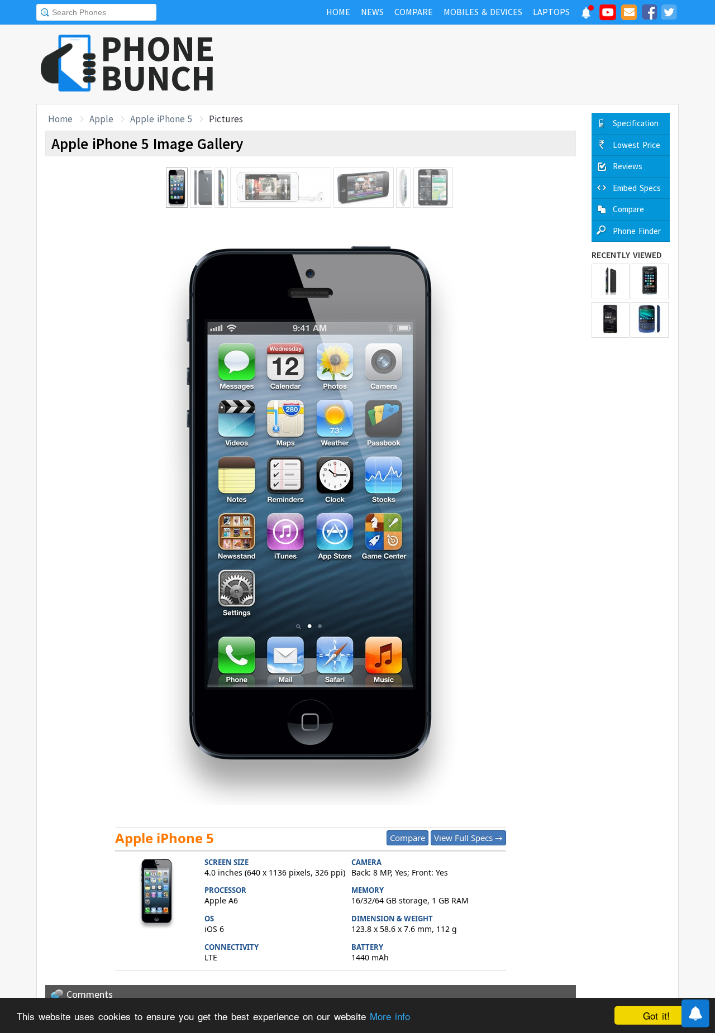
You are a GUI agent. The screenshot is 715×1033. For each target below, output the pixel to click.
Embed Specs (637, 188)
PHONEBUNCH (158, 63)
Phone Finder (637, 231)
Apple (101, 119)
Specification (636, 123)
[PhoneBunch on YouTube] (607, 15)
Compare (407, 837)
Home (60, 119)
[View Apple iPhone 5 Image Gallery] (157, 893)
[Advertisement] (475, 64)
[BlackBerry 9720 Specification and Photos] (650, 320)
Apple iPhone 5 (161, 119)
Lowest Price (636, 145)
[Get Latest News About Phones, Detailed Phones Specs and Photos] (68, 64)
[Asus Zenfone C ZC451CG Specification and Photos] (611, 320)
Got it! (656, 1015)
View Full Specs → (468, 837)
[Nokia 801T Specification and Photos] (650, 281)
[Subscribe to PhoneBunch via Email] (629, 14)
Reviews (627, 166)
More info (390, 1016)
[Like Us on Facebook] (649, 14)
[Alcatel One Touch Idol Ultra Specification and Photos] (611, 281)
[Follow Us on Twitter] (668, 14)
